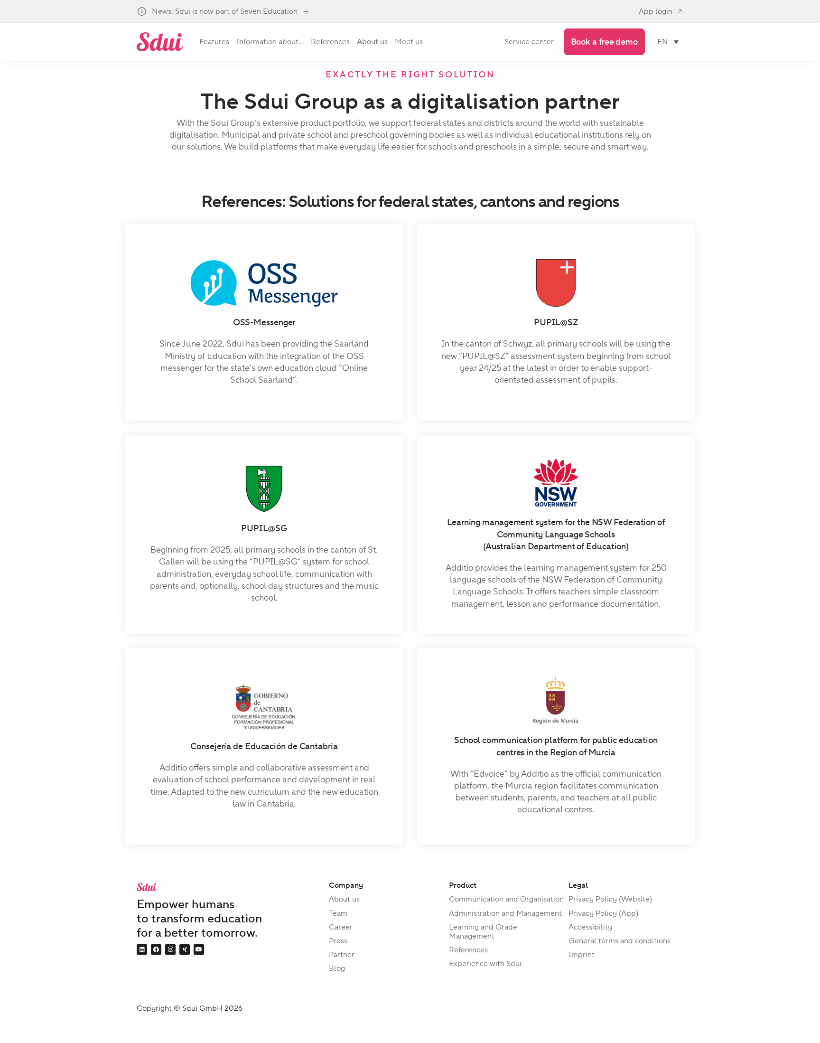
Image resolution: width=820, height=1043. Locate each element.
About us (344, 898)
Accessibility (590, 926)
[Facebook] (156, 949)
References (468, 949)
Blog (337, 968)
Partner (341, 954)
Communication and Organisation (506, 898)
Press (338, 940)
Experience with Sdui (485, 963)
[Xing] (184, 949)
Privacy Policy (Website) (610, 898)
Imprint (581, 954)
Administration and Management (505, 913)
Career (341, 926)
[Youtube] (199, 949)
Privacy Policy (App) (603, 913)
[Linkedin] (142, 949)
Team (338, 913)
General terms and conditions (619, 940)
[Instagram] (170, 949)
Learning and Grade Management (483, 931)
